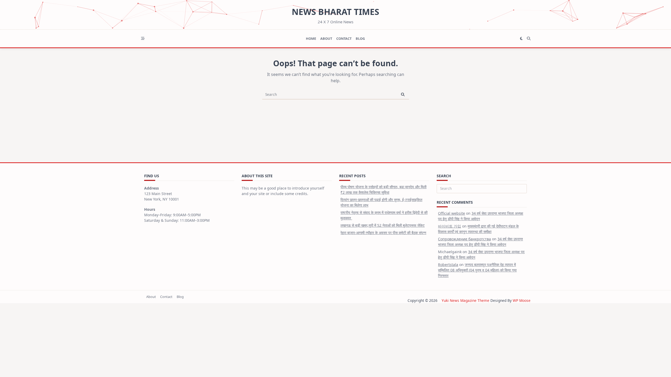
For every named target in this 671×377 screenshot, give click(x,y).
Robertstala (448, 264)
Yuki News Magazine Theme (465, 300)
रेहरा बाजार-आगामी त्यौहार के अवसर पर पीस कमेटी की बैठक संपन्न (383, 232)
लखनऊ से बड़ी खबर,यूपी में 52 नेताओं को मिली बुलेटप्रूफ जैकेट (382, 225)
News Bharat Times (335, 11)
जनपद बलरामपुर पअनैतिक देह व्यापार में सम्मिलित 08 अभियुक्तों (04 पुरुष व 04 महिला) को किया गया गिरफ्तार (477, 270)
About (326, 38)
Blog (360, 38)
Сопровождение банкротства (464, 238)
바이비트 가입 (449, 226)
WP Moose (522, 300)
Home (311, 38)
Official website (451, 213)
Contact (343, 38)
